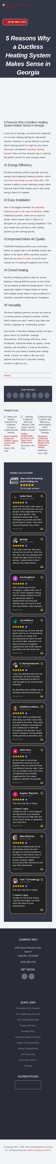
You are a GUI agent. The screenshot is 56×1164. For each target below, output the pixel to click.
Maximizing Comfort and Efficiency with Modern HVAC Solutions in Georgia (45, 424)
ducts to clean (24, 258)
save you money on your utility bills (26, 180)
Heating (7, 375)
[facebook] (24, 976)
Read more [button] (18, 529)
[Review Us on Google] (28, 983)
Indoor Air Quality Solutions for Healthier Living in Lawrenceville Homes (11, 424)
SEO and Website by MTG (39, 1150)
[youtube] (32, 976)
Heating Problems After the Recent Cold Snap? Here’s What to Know (28, 423)
